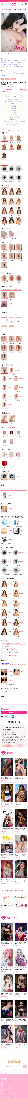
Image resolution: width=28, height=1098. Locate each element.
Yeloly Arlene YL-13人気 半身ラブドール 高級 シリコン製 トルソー (20, 994)
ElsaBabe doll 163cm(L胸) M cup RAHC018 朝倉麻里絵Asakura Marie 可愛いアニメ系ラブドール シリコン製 (7, 994)
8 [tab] (18, 908)
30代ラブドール (16, 72)
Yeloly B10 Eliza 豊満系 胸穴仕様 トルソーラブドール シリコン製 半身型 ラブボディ (7, 1019)
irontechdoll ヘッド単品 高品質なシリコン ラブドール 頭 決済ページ (7, 855)
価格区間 (16, 60)
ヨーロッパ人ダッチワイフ (8, 73)
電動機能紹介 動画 (5, 663)
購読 (25, 1067)
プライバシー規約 (6, 1086)
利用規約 (4, 1084)
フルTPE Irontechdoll (18, 66)
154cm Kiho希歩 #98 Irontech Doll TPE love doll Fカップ (20, 855)
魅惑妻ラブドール (6, 75)
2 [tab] (10, 53)
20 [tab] (21, 910)
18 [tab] (16, 910)
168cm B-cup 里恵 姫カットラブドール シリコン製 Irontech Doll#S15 (7, 829)
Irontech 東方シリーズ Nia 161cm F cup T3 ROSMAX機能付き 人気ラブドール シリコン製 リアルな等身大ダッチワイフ (7, 1045)
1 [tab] (8, 53)
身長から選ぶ (17, 62)
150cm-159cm (5, 64)
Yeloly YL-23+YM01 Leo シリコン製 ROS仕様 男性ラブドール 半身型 (20, 1019)
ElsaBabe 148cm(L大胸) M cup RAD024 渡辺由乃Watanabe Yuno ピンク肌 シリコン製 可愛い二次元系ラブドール (7, 968)
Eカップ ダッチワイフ (6, 72)
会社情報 (4, 1082)
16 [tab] (12, 910)
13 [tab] (5, 910)
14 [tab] (7, 910)
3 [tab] (13, 53)
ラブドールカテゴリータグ (8, 1093)
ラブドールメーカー (7, 1091)
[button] (5, 4)
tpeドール (10, 60)
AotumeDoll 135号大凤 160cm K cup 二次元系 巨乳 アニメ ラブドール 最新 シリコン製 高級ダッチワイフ (20, 943)
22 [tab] (25, 910)
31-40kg (11, 62)
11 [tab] (25, 908)
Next (25, 32)
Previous (3, 32)
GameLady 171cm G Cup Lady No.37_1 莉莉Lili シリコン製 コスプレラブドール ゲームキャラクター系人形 (21, 1045)
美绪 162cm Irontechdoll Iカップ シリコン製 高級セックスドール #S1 (21, 778)
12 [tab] (3, 910)
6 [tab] (19, 53)
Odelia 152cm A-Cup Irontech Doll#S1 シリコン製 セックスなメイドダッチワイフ (7, 803)
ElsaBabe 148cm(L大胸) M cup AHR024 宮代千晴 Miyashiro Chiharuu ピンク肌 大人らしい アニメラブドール (21, 968)
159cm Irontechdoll (15, 64)
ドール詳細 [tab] (5, 727)
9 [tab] (21, 908)
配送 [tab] (19, 727)
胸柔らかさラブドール (21, 73)
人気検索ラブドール (6, 66)
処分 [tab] (23, 727)
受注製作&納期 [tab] (13, 727)
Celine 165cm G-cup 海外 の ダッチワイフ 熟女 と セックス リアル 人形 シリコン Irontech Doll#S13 (20, 880)
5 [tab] (17, 53)
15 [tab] (9, 910)
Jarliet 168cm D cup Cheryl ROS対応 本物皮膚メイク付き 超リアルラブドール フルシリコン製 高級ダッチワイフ (7, 943)
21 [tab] (23, 910)
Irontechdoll (8, 9)
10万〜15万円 (23, 60)
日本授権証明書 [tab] (7, 730)
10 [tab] (23, 908)
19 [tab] (18, 910)
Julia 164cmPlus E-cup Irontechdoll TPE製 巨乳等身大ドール (20, 803)
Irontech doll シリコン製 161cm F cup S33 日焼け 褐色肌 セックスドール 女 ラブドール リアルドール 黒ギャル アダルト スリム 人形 (7, 778)
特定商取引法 (5, 1089)
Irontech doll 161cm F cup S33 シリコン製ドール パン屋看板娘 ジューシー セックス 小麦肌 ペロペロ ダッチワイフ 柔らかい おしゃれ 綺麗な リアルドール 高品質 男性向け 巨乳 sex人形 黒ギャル (20, 829)
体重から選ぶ (5, 62)
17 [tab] (14, 910)
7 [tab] (16, 908)
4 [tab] (15, 53)
